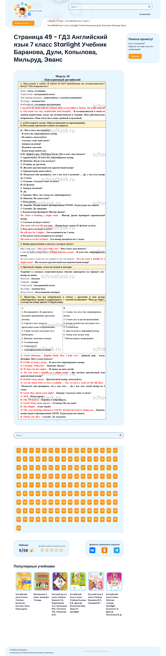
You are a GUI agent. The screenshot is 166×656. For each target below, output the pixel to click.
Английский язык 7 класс (77, 21)
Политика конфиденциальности (96, 651)
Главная (51, 21)
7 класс (60, 21)
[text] (61, 550)
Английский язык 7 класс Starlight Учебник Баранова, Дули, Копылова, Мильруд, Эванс (86, 25)
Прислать (135, 56)
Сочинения (145, 14)
